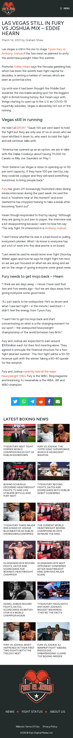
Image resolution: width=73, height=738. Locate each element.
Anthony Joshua (55, 228)
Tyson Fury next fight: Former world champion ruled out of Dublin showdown (18, 451)
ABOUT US (57, 711)
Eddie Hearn (22, 66)
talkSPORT (19, 127)
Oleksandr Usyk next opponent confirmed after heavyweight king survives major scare (51, 569)
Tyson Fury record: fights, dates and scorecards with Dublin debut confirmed (53, 488)
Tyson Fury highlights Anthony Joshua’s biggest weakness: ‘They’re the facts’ (52, 608)
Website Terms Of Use (27, 726)
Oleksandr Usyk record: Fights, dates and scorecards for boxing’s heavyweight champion (19, 569)
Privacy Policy (50, 726)
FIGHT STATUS (32, 711)
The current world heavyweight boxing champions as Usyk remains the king (51, 529)
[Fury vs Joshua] (8, 8)
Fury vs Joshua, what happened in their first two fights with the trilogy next (19, 649)
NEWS (10, 711)
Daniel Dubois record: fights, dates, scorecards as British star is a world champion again (18, 610)
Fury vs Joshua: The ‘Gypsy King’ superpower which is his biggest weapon (53, 451)
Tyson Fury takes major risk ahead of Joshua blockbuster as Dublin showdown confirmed (19, 529)
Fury (4, 189)
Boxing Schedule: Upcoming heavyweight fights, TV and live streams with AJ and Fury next (19, 490)
